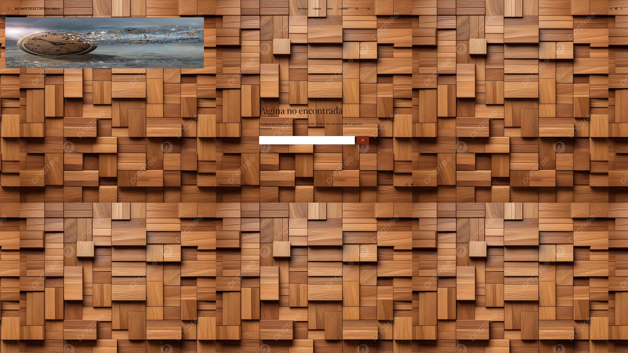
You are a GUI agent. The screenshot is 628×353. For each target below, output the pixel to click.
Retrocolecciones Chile (37, 8)
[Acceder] (356, 8)
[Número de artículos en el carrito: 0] (368, 8)
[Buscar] (363, 140)
